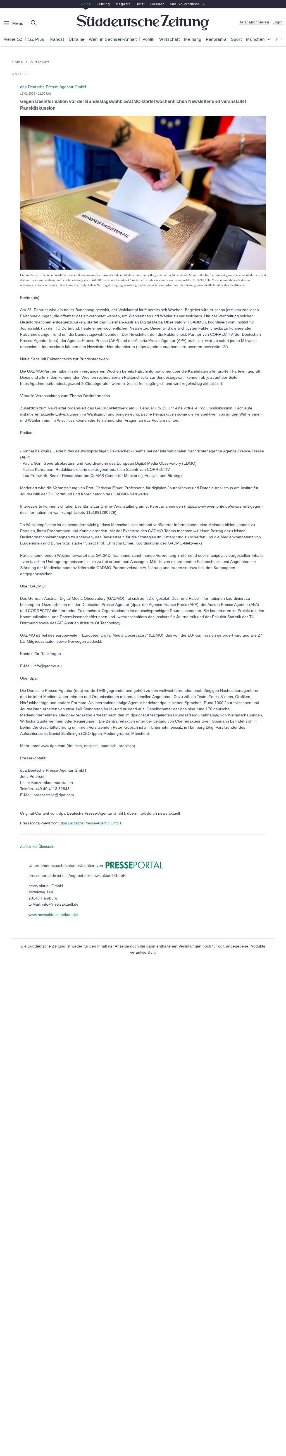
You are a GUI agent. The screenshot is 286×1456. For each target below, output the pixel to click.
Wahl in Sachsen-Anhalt (113, 39)
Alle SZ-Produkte (185, 4)
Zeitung (103, 4)
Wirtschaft (169, 39)
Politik (148, 39)
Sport (236, 39)
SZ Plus (36, 39)
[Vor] (280, 39)
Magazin (123, 4)
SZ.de (86, 4)
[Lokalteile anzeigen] (270, 39)
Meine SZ (13, 39)
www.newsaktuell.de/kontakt (53, 914)
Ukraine (76, 39)
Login (278, 22)
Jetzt (140, 4)
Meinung (192, 39)
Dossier (157, 4)
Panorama (216, 39)
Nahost (57, 39)
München (255, 39)
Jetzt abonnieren (254, 22)
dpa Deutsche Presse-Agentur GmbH (91, 823)
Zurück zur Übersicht (37, 847)
